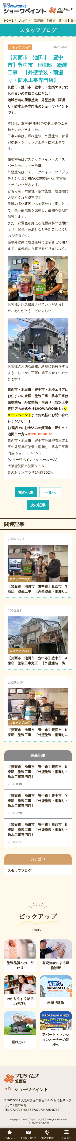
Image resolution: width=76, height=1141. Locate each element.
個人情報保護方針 (40, 1122)
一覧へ (50, 492)
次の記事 (38, 505)
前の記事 (25, 492)
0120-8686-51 (40, 434)
